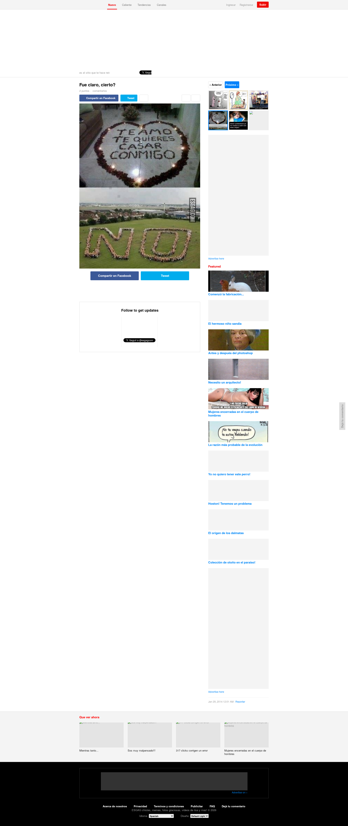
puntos (84, 91)
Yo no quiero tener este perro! (229, 474)
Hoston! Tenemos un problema (230, 503)
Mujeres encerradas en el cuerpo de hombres (233, 413)
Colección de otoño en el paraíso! (231, 562)
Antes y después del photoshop (230, 353)
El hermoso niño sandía (224, 323)
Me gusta (186, 98)
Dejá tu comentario (233, 806)
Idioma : (144, 816)
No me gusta (195, 98)
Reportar (240, 701)
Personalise (265, 72)
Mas (143, 98)
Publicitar (197, 806)
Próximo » (232, 85)
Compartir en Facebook (100, 98)
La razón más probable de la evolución (235, 445)
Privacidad (140, 806)
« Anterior (215, 85)
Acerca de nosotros (115, 806)
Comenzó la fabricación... (226, 294)
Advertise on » (240, 792)
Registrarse (246, 5)
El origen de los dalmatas (226, 533)
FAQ (212, 806)
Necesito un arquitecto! (224, 382)
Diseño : (185, 816)
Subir (262, 4)
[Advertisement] (174, 39)
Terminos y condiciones (169, 806)
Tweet (130, 98)
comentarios (99, 91)
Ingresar (231, 5)
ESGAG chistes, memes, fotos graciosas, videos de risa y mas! (92, 4)
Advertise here (216, 258)
